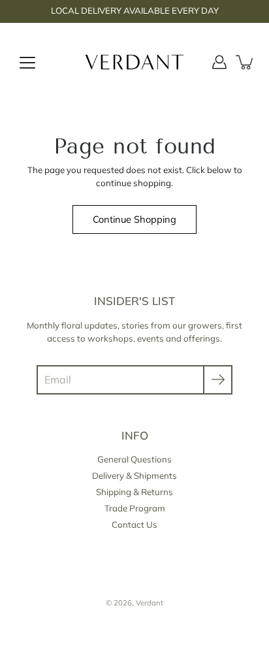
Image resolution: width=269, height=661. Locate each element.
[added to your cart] (245, 62)
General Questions (134, 459)
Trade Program (134, 508)
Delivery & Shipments (134, 475)
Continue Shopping (134, 219)
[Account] (219, 62)
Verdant (149, 602)
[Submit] (217, 380)
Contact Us (134, 524)
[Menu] (27, 62)
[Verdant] (135, 62)
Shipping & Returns (134, 492)
